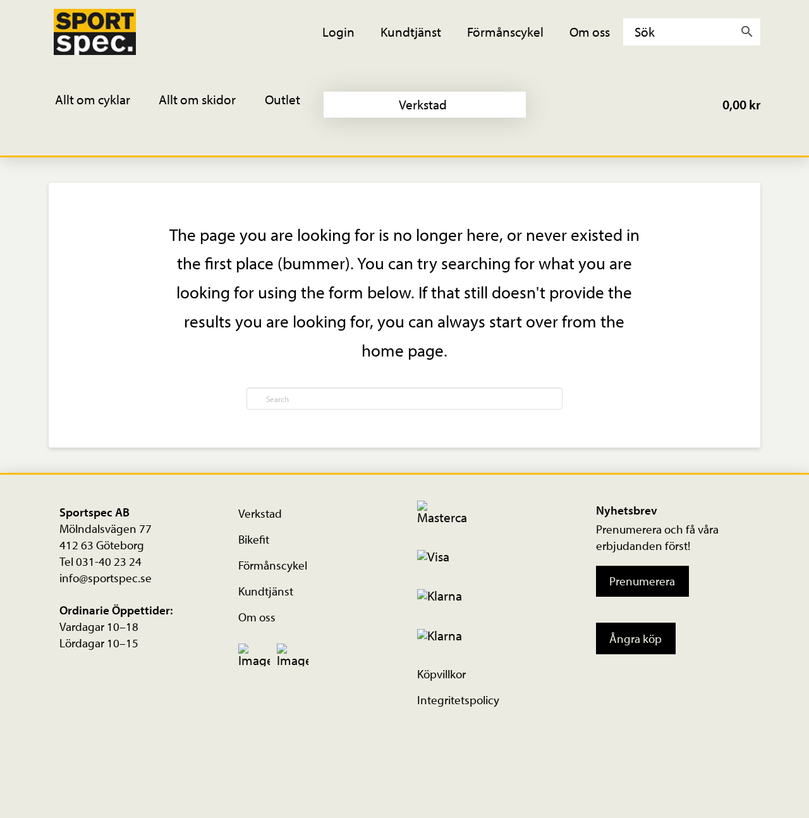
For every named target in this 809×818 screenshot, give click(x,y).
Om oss (257, 617)
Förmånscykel (272, 565)
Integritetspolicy (458, 699)
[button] (101, 105)
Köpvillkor (441, 673)
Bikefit (253, 539)
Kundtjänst (265, 591)
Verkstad (260, 513)
